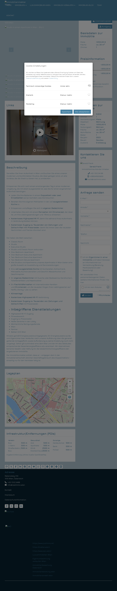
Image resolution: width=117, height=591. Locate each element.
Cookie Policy (53, 78)
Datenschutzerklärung (33, 78)
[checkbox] (89, 85)
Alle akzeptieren (82, 112)
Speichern (66, 112)
